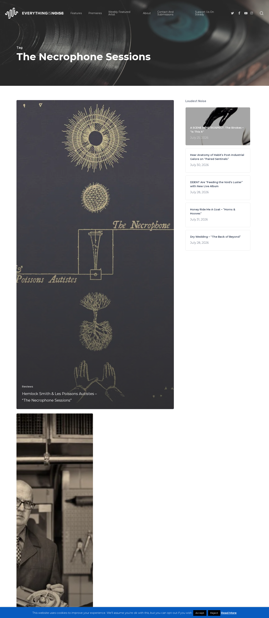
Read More (229, 613)
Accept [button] (199, 612)
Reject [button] (214, 612)
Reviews (27, 386)
